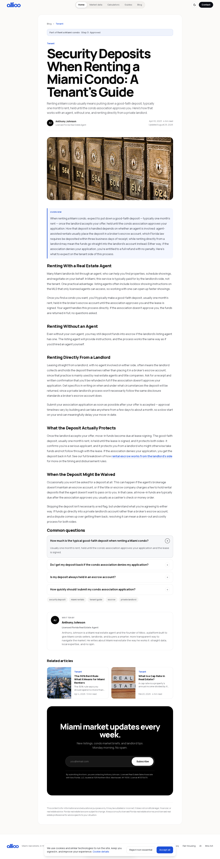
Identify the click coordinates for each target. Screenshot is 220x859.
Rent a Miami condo (68, 32)
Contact (206, 4)
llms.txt (209, 845)
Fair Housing (189, 845)
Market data (96, 4)
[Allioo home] (14, 4)
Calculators (113, 4)
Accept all (164, 849)
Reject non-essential (140, 849)
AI (200, 845)
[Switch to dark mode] (194, 5)
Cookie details (101, 851)
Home (81, 4)
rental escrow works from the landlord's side (142, 456)
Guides (128, 4)
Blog (139, 4)
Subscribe (142, 761)
